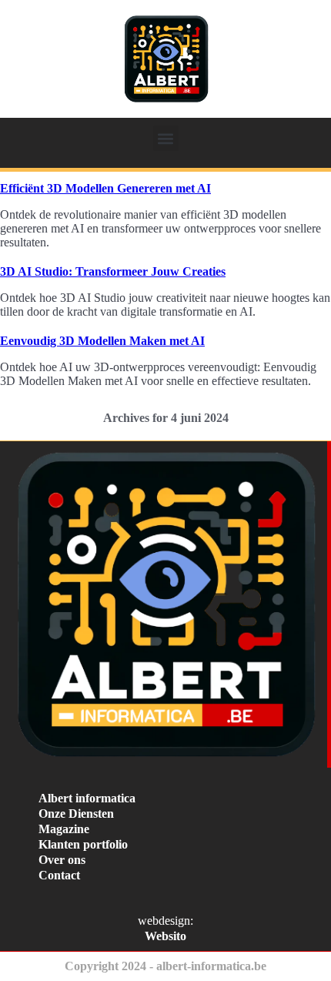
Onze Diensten (76, 813)
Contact (59, 875)
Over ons (61, 859)
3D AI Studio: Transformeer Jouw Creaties (113, 271)
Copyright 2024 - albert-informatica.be (165, 966)
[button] (166, 138)
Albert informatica (86, 798)
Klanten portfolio (83, 844)
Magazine (63, 828)
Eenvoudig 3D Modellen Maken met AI (102, 340)
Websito (165, 935)
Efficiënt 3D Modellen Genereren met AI (105, 188)
